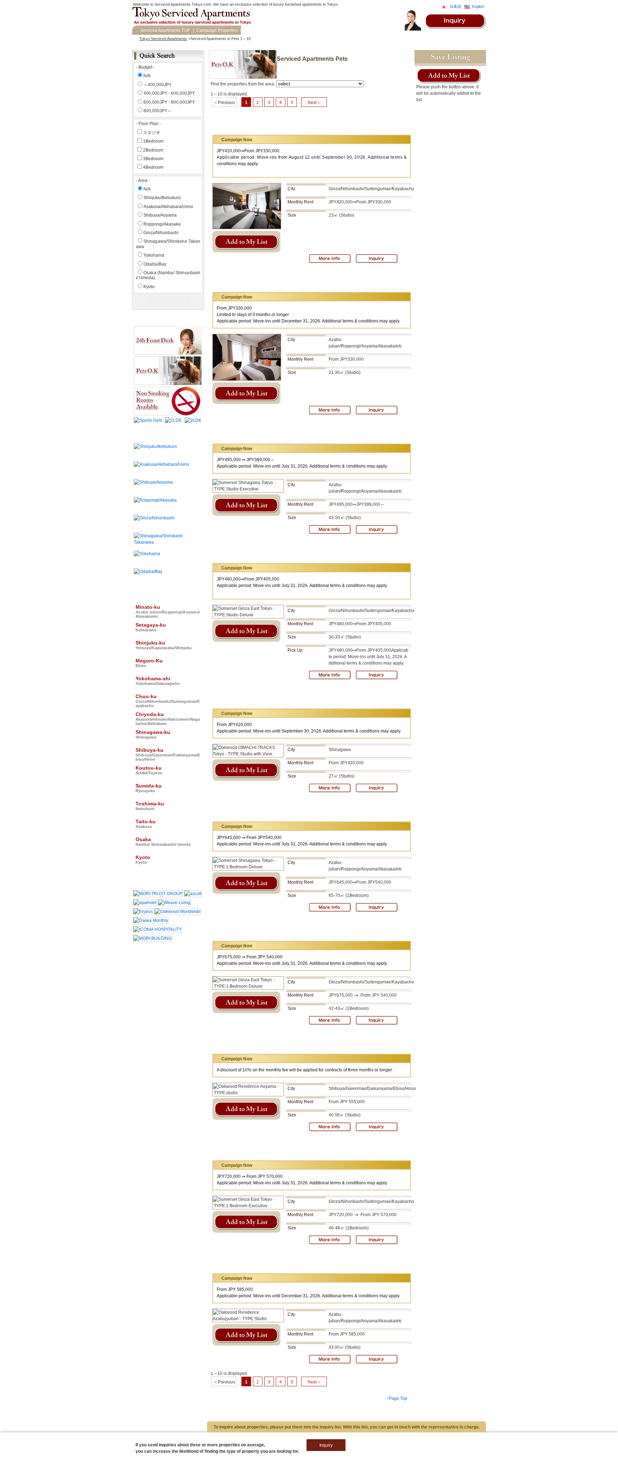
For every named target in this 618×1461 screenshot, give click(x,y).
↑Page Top (397, 1398)
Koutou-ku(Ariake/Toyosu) (160, 1426)
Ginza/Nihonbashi (160, 232)
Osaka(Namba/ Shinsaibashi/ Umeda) (152, 1432)
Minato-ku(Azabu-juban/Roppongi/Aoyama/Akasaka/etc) (78, 1408)
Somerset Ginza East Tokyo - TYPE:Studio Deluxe (287, 551)
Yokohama (153, 255)
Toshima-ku (150, 806)
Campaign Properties (217, 30)
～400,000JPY (157, 84)
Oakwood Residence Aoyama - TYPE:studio (280, 1042)
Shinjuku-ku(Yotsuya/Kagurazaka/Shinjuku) (67, 1414)
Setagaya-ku (151, 627)
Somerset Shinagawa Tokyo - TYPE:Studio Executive (290, 432)
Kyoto (148, 286)
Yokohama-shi (158, 681)
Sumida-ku (149, 788)
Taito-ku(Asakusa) (95, 1432)
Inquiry (249, 30)
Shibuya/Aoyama (160, 215)
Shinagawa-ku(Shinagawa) (273, 1420)
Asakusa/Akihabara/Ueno (168, 206)
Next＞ (314, 102)
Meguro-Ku (149, 663)
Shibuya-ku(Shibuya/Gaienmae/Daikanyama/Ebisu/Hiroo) (79, 1426)
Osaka (163, 841)
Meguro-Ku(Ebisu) (129, 1414)
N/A (147, 75)
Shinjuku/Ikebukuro (162, 197)
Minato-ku (168, 611)
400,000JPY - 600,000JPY (169, 93)
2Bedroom (153, 150)
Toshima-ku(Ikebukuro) (49, 1432)
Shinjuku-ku (164, 645)
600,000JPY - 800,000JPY (169, 102)
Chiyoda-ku (168, 718)
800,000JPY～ (157, 110)
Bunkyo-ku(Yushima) (206, 1408)
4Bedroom (153, 167)
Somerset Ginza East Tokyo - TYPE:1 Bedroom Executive (295, 1148)
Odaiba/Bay (154, 264)
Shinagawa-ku (153, 734)
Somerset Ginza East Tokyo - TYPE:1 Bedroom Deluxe (292, 929)
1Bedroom (153, 141)
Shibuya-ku (168, 754)
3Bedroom (153, 158)
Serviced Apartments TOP (165, 30)
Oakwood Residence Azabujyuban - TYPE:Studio (286, 1261)
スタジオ (151, 132)
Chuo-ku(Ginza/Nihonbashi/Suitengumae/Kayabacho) (76, 1420)
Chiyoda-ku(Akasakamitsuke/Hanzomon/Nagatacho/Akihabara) (186, 1420)
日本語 (455, 6)
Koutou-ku (149, 770)
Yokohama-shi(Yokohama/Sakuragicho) (187, 1414)
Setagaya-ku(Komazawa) (158, 1408)
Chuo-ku (168, 701)
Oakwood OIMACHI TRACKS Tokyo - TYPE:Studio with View (298, 697)
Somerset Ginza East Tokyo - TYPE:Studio (279, 123)
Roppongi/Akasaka (162, 224)
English (478, 6)
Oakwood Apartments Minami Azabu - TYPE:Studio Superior (299, 280)
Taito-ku (146, 824)
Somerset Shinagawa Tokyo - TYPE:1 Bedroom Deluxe (292, 810)
